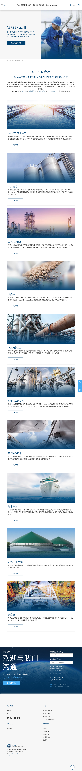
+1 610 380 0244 (14, 677)
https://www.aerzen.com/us (61, 686)
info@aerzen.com (12, 756)
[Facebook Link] (19, 718)
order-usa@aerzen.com (59, 684)
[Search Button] (70, 5)
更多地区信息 (11, 683)
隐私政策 (46, 731)
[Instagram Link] (12, 718)
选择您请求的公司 (55, 659)
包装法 (45, 740)
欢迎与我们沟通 (16, 43)
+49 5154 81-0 (15, 754)
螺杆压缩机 (46, 713)
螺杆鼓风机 (46, 716)
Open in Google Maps (56, 673)
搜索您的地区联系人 (56, 652)
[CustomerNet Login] (79, 5)
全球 (8, 731)
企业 (47, 5)
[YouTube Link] (15, 718)
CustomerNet (54, 5)
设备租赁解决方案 (38, 5)
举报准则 (46, 734)
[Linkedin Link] (8, 718)
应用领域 (24, 5)
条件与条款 (46, 737)
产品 (18, 5)
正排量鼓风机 (47, 711)
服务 (29, 5)
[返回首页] (3, 5)
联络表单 (9, 729)
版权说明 (46, 729)
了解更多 (15, 145)
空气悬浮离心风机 (49, 719)
